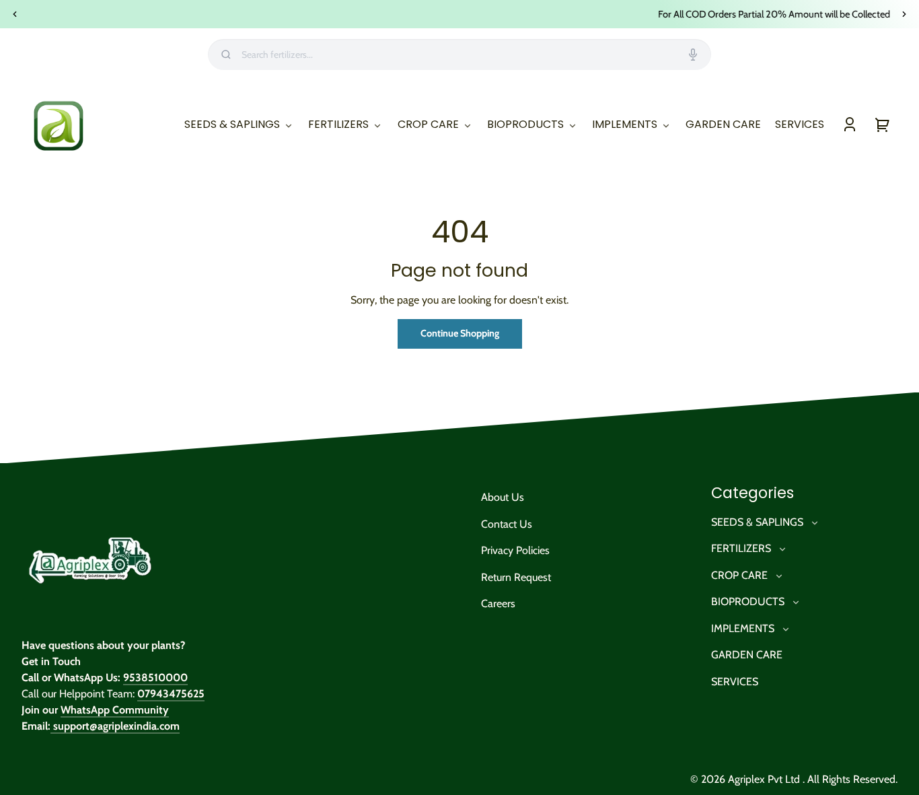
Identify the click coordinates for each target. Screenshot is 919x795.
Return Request (516, 577)
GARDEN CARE (746, 654)
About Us (502, 497)
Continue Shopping (459, 333)
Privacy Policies (515, 550)
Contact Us (506, 524)
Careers (498, 603)
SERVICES (734, 681)
